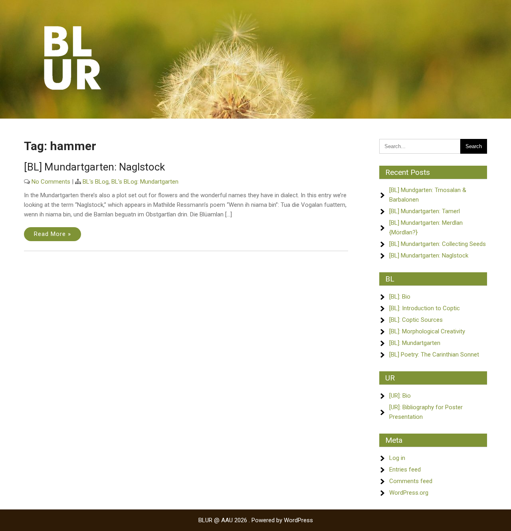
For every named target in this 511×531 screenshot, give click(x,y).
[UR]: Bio (400, 395)
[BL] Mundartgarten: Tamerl (424, 211)
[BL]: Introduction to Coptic (424, 308)
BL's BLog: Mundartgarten (144, 181)
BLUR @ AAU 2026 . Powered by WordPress (255, 520)
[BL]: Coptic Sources (416, 319)
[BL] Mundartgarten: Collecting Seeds (437, 244)
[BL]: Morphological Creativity (427, 331)
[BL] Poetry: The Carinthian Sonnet (434, 354)
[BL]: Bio (399, 296)
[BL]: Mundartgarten (414, 343)
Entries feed (405, 469)
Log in (397, 458)
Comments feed (410, 481)
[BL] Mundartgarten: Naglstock (94, 167)
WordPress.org (408, 492)
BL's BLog (96, 181)
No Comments (51, 181)
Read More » (52, 234)
